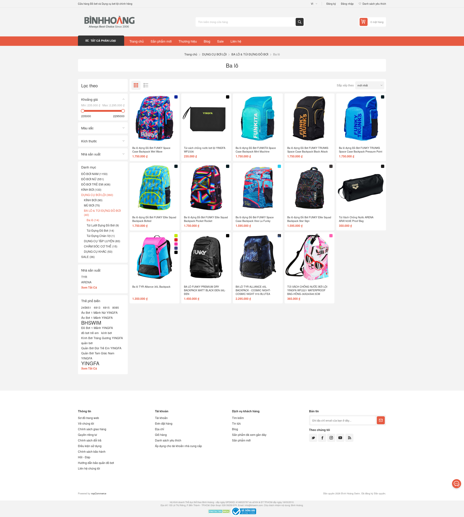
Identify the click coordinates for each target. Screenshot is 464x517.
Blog (235, 429)
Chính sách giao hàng (92, 429)
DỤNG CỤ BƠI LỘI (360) (97, 195)
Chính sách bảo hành (91, 451)
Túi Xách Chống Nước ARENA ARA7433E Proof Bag (356, 219)
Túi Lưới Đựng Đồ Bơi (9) (103, 225)
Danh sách (145, 85)
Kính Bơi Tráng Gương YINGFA (102, 338)
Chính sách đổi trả (89, 440)
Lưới (135, 85)
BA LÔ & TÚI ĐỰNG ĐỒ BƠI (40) (102, 213)
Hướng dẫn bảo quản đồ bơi (96, 463)
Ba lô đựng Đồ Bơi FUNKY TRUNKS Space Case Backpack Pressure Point (360, 149)
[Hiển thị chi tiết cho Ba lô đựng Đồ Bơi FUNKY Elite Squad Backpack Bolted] (154, 188)
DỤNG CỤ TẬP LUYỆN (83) (102, 241)
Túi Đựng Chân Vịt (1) (101, 236)
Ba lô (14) (93, 220)
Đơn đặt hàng (163, 423)
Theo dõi (381, 420)
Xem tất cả (89, 287)
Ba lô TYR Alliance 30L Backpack (151, 286)
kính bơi (106, 333)
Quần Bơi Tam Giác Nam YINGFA (97, 355)
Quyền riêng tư (87, 435)
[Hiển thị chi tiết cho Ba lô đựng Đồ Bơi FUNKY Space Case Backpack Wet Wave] (154, 118)
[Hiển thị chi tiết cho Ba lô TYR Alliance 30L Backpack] (154, 257)
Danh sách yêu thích (168, 440)
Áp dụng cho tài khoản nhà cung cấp (178, 446)
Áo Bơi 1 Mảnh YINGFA (97, 317)
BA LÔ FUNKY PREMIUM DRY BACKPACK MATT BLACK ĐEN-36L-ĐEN (204, 290)
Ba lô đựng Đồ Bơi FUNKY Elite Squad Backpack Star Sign (309, 219)
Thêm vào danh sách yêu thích (138, 137)
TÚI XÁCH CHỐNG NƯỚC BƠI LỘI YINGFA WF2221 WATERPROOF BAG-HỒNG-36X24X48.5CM (307, 290)
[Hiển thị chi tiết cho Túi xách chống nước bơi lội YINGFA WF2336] (206, 118)
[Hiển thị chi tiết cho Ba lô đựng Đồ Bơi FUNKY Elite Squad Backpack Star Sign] (309, 188)
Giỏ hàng (161, 435)
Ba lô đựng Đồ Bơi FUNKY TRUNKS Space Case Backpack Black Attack (307, 149)
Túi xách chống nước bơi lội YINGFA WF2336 (204, 149)
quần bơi (87, 343)
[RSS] (349, 438)
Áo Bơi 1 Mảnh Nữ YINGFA (99, 312)
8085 (115, 307)
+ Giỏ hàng (162, 137)
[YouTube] (340, 438)
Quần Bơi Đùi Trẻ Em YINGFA (101, 348)
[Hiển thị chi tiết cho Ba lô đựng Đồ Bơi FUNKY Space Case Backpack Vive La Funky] (258, 188)
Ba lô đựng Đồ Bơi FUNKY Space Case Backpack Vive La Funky (255, 219)
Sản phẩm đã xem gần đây (249, 435)
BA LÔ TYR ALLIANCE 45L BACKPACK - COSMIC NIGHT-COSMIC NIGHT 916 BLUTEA (253, 290)
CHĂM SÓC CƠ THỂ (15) (100, 246)
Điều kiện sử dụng (90, 446)
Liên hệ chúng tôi (89, 468)
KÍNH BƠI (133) (91, 189)
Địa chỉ (159, 429)
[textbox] (246, 22)
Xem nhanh (146, 137)
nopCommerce (98, 493)
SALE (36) (88, 257)
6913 (97, 307)
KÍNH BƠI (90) (93, 200)
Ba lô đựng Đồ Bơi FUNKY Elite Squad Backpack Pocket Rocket (206, 219)
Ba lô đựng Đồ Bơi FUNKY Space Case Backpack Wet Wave (151, 149)
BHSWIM (91, 322)
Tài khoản (161, 418)
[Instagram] (331, 438)
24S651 (86, 307)
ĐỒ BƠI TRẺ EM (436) (95, 184)
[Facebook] (322, 438)
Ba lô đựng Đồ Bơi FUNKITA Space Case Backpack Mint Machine (256, 149)
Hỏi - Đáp (84, 457)
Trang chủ (190, 54)
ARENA (86, 282)
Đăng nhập (347, 3)
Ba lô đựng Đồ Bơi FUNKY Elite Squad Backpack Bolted (154, 219)
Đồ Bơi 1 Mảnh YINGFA (97, 328)
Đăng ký (331, 3)
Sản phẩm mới (241, 440)
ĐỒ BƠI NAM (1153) (94, 174)
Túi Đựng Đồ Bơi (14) (100, 230)
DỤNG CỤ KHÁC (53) (98, 251)
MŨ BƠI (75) (92, 205)
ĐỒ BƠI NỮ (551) (92, 179)
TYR (84, 277)
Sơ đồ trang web (88, 418)
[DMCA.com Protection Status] (219, 511)
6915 (106, 307)
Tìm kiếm (300, 22)
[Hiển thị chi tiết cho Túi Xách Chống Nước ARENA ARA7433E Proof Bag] (361, 188)
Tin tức (236, 423)
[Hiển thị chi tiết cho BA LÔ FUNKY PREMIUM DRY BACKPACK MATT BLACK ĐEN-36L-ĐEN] (206, 257)
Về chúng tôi (86, 423)
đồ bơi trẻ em (90, 333)
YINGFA (90, 363)
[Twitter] (313, 438)
